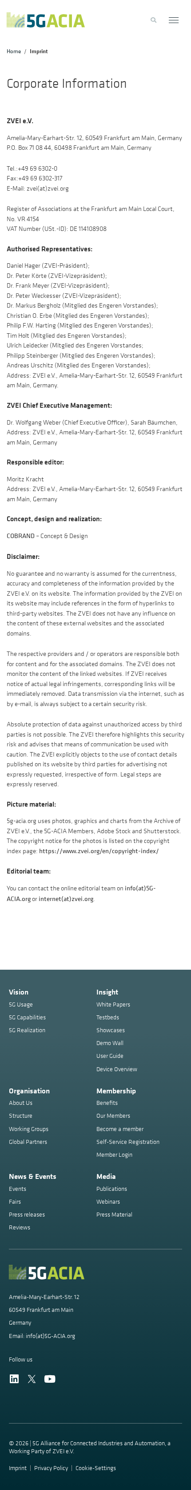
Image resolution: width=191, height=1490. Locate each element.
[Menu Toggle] (174, 20)
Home (14, 51)
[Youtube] (49, 1379)
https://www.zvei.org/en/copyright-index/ (99, 850)
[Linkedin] (14, 1379)
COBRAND (21, 535)
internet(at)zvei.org (66, 898)
